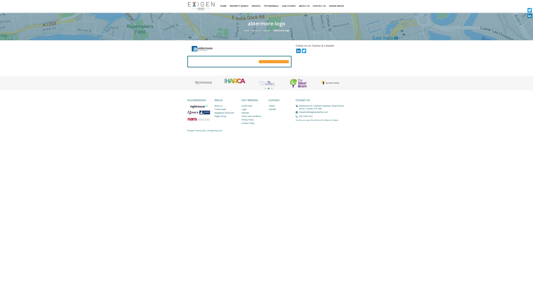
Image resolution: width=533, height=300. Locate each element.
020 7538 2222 (305, 116)
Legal (244, 109)
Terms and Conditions (251, 116)
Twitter (272, 105)
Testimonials (220, 109)
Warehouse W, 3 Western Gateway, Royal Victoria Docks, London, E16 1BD (321, 107)
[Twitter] (529, 10)
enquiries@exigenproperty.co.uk (313, 112)
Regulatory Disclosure (224, 112)
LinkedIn (272, 109)
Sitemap (245, 112)
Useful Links (247, 105)
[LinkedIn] (529, 16)
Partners (267, 30)
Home (246, 30)
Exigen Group (220, 116)
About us (256, 30)
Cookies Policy (248, 123)
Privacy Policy (248, 119)
